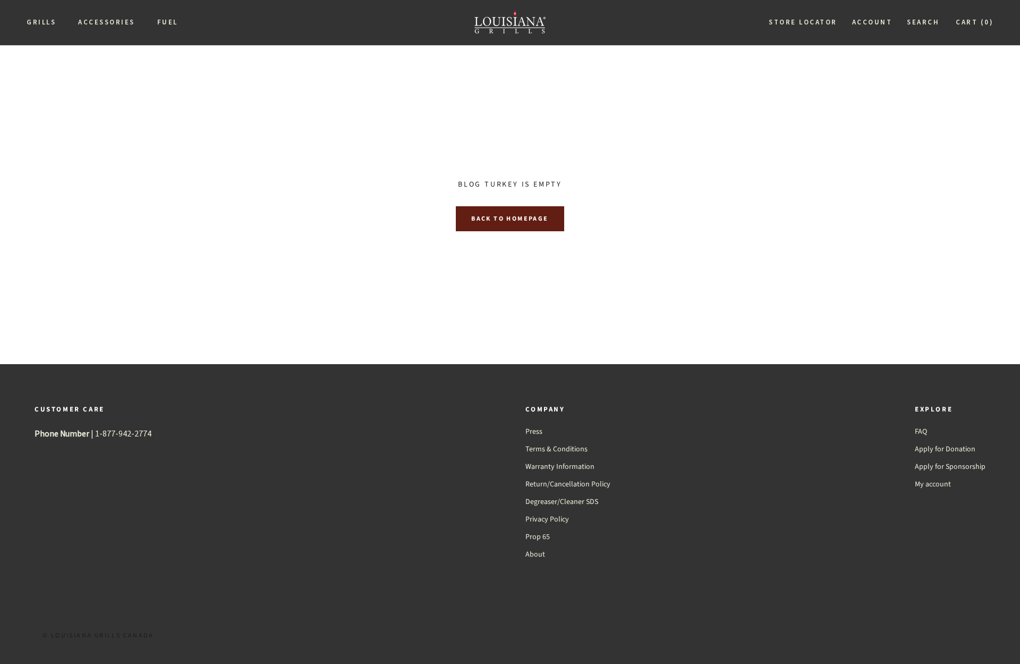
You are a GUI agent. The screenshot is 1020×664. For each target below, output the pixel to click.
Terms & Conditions (556, 449)
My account (933, 484)
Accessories (106, 22)
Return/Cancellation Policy (567, 484)
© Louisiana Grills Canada (98, 635)
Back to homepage (509, 218)
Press (533, 431)
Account (872, 22)
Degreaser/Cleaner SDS (561, 502)
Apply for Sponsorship (950, 466)
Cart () (974, 22)
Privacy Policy (547, 519)
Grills (41, 22)
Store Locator (803, 22)
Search (923, 22)
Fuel (167, 22)
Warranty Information (559, 466)
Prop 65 (537, 537)
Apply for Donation (945, 449)
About (535, 554)
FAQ (921, 431)
